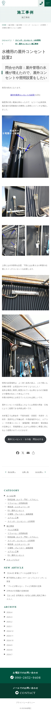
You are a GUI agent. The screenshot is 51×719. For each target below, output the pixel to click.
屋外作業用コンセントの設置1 (22, 95)
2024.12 (10, 631)
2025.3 (9, 617)
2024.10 (10, 640)
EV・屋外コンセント (23, 44)
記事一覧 (25, 472)
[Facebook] (17, 453)
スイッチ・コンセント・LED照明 (28, 40)
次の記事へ (39, 472)
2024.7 (9, 654)
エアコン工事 (13, 517)
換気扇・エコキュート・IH (19, 507)
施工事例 (34, 44)
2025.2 (9, 621)
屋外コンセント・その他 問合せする (25, 439)
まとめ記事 (11, 496)
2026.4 (9, 612)
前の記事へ (12, 472)
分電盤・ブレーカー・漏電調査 (20, 514)
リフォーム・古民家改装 (18, 503)
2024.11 (10, 635)
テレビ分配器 (13, 529)
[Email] (28, 453)
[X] (23, 453)
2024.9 (9, 645)
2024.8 (9, 650)
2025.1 (9, 626)
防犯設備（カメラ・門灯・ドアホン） (23, 499)
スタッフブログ (13, 560)
